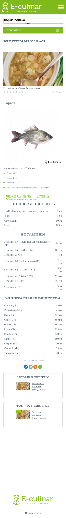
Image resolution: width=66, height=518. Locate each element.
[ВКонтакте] (26, 367)
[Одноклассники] (35, 367)
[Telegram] (31, 367)
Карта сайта (33, 513)
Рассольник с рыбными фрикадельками (39, 386)
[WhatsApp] (40, 367)
